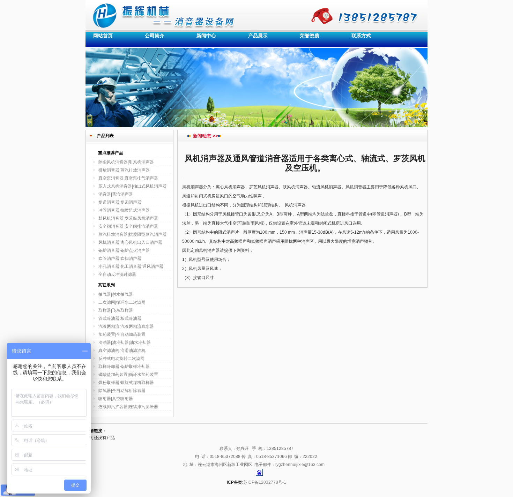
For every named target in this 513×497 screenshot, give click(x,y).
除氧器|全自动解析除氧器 (122, 390)
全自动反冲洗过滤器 (117, 274)
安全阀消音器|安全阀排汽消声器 (128, 226)
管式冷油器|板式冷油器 (119, 318)
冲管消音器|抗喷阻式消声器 (124, 210)
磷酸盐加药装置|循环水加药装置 (128, 374)
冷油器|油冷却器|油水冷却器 (124, 342)
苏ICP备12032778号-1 (264, 482)
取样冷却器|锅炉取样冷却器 (124, 366)
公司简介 (154, 35)
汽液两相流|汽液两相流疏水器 (126, 326)
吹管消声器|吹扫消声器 (119, 258)
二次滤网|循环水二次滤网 (122, 302)
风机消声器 (192, 187)
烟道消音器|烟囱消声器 (119, 202)
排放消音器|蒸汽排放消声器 (124, 170)
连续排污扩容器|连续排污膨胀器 (128, 406)
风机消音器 (355, 187)
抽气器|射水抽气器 (115, 294)
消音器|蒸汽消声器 (115, 194)
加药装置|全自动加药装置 (122, 334)
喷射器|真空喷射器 (115, 398)
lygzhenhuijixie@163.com (300, 464)
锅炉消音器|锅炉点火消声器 (124, 250)
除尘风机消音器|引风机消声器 (126, 162)
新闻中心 (206, 35)
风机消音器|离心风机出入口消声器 (130, 242)
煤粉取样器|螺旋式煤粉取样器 (126, 382)
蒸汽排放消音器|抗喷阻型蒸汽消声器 (132, 234)
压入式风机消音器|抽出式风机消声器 (132, 186)
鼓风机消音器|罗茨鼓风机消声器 (128, 218)
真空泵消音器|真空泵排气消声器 (128, 178)
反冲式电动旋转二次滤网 (121, 358)
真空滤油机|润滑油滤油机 (122, 350)
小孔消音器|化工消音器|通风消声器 (130, 266)
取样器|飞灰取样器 (115, 310)
